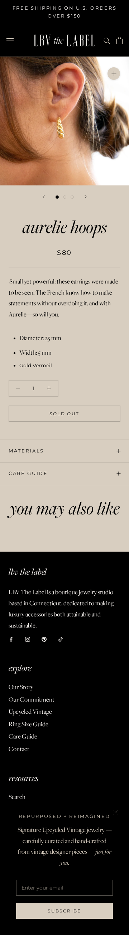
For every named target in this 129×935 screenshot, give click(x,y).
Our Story (21, 687)
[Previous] (44, 196)
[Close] (115, 812)
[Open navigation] (10, 40)
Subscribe (64, 911)
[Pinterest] (44, 639)
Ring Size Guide (28, 724)
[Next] (86, 196)
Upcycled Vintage (30, 712)
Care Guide (28, 473)
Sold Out (64, 413)
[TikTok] (60, 639)
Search (17, 797)
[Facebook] (11, 639)
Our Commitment (31, 699)
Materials (26, 451)
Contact (19, 749)
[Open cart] (119, 40)
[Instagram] (27, 639)
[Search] (107, 40)
